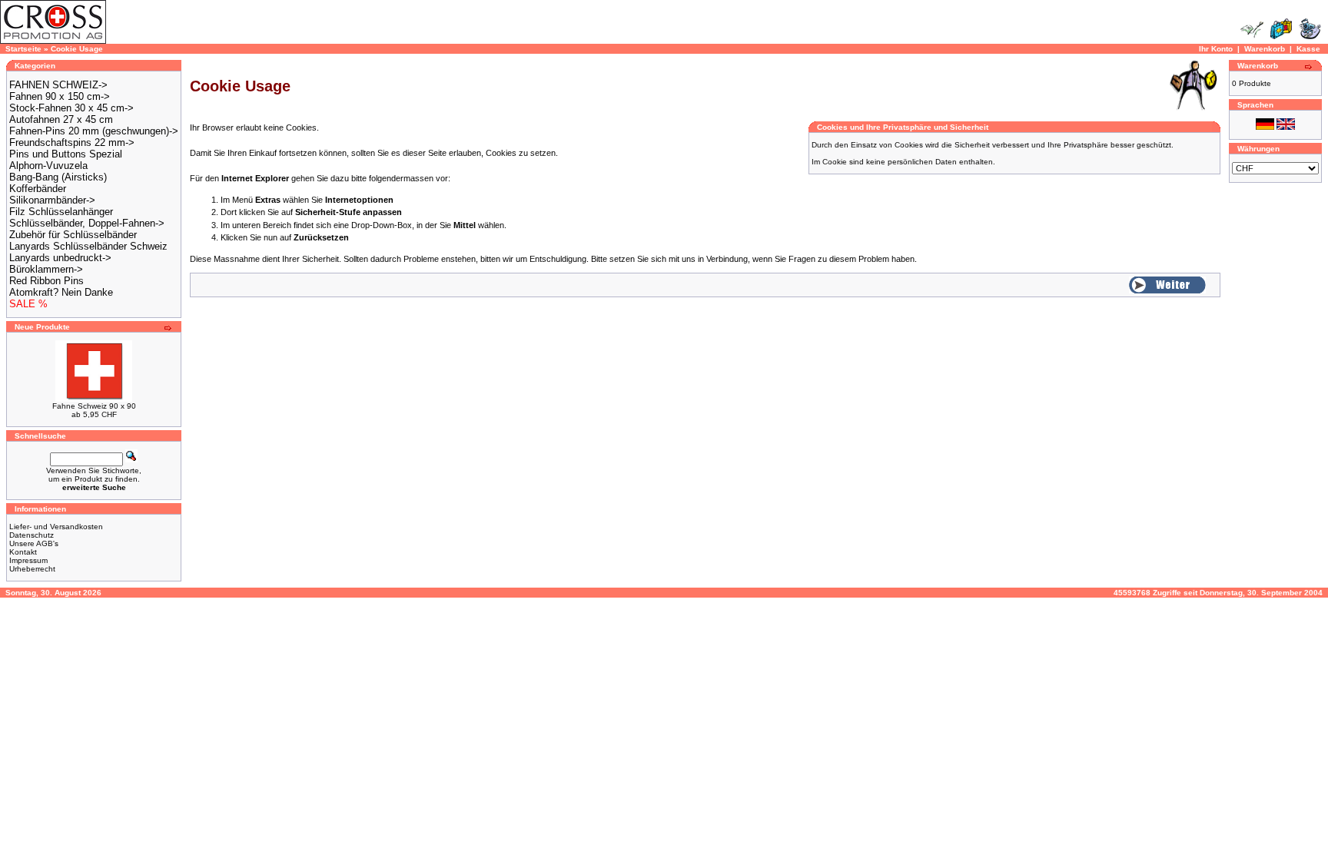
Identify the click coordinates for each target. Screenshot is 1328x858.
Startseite (23, 49)
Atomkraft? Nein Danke (61, 292)
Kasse (1308, 49)
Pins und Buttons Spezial (65, 154)
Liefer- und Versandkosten (56, 526)
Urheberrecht (32, 569)
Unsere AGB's (33, 543)
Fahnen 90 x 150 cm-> (59, 96)
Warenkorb (1264, 49)
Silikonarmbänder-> (52, 200)
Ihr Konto (1216, 49)
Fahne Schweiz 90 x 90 (94, 406)
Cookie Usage (77, 49)
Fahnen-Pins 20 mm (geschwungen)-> (93, 131)
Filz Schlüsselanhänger (61, 211)
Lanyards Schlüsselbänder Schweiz (88, 246)
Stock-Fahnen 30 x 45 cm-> (71, 108)
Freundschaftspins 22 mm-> (71, 142)
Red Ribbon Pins (46, 281)
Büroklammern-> (46, 269)
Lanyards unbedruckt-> (60, 257)
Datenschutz (31, 535)
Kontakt (23, 552)
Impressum (28, 560)
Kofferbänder (37, 188)
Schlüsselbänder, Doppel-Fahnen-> (86, 223)
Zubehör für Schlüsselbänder (73, 234)
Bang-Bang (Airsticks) (58, 177)
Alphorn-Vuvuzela (48, 165)
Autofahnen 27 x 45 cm (61, 119)
